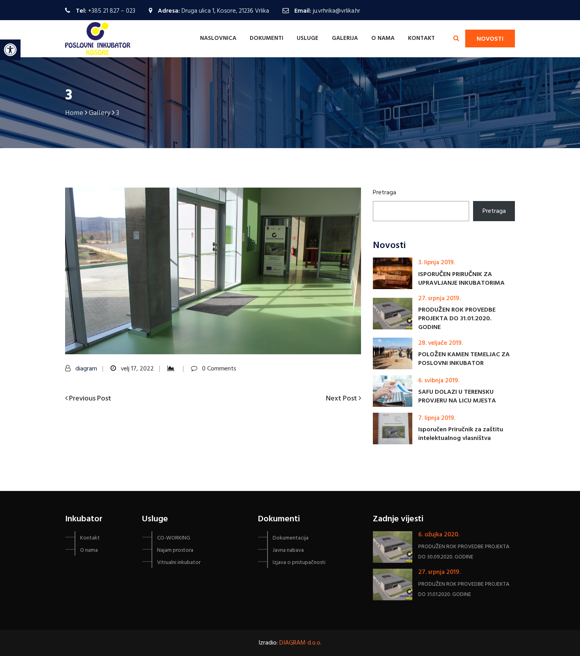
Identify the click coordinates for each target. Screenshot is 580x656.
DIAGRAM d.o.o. (300, 643)
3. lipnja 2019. (436, 263)
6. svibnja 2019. (438, 381)
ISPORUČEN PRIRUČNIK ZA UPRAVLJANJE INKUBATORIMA (461, 278)
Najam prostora (175, 550)
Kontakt (421, 38)
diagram (86, 369)
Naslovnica (218, 38)
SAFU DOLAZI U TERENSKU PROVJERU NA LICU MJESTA (457, 396)
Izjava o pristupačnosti (299, 562)
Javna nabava (288, 550)
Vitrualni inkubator (178, 562)
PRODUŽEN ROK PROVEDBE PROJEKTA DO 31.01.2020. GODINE (457, 319)
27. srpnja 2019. (439, 298)
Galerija (345, 38)
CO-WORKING (173, 538)
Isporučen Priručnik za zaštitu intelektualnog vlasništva (460, 434)
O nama (383, 38)
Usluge (307, 38)
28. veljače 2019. (440, 343)
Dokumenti (266, 38)
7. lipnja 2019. (436, 418)
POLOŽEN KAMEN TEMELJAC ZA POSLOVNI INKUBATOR (464, 359)
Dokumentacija (291, 538)
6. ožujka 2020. (438, 535)
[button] (10, 49)
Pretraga (384, 193)
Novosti (490, 39)
